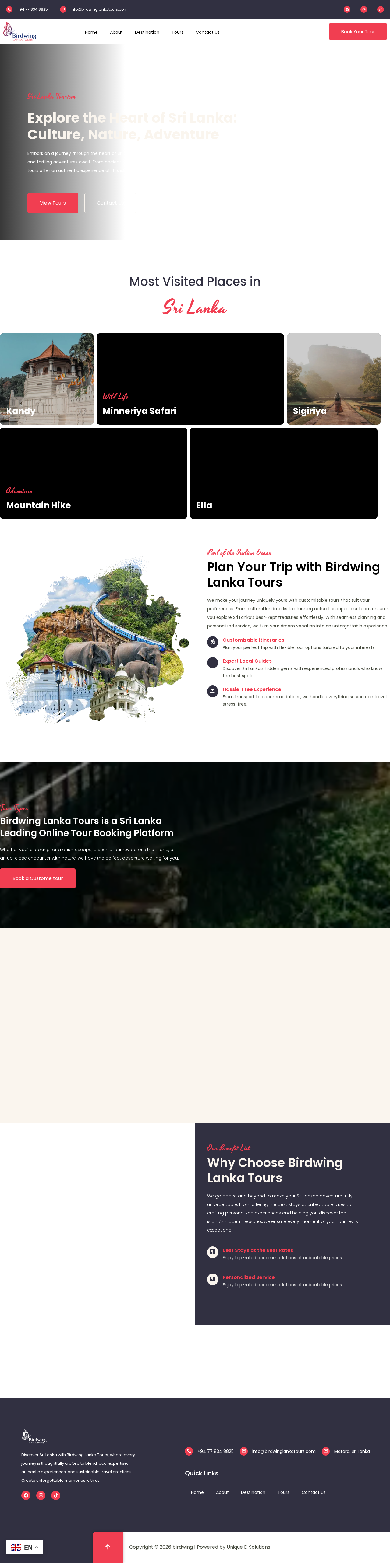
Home (197, 1492)
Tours (283, 1492)
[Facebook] (347, 9)
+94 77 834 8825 (32, 9)
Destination (253, 1492)
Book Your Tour (358, 31)
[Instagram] (363, 9)
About (222, 1492)
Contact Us (314, 1492)
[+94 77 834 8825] (9, 9)
